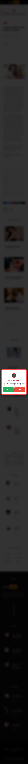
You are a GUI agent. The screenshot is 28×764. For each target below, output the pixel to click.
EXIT (20, 389)
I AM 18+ (8, 389)
